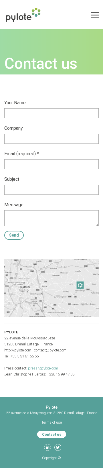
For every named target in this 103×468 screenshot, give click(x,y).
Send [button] (14, 235)
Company (13, 128)
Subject (11, 179)
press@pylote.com (43, 368)
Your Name (15, 102)
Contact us (51, 434)
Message (13, 204)
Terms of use (51, 422)
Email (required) (20, 153)
